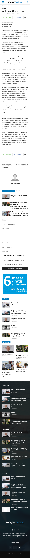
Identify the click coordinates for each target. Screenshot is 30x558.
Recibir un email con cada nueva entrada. (12, 264)
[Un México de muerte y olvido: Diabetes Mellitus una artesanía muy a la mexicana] (6, 213)
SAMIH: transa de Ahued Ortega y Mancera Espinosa (22, 371)
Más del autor (19, 191)
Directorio (14, 553)
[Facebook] (10, 547)
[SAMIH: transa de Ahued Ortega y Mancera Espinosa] (22, 364)
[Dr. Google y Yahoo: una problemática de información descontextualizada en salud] (6, 312)
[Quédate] (6, 327)
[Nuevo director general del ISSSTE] (6, 304)
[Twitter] (19, 547)
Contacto (20, 553)
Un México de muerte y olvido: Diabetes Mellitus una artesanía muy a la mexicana (19, 213)
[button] (28, 2)
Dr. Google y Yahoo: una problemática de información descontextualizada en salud (18, 312)
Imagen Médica (7, 13)
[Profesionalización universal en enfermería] (6, 509)
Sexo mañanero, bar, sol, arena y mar (22, 164)
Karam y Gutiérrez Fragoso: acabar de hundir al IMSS (7, 165)
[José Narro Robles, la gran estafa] (6, 196)
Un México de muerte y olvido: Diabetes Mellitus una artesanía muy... (19, 450)
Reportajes (8, 6)
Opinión (3, 198)
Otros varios (4, 205)
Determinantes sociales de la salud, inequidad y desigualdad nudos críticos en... (19, 335)
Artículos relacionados (8, 191)
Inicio (3, 6)
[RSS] (15, 547)
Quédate (13, 325)
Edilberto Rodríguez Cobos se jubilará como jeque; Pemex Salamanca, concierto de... (19, 465)
